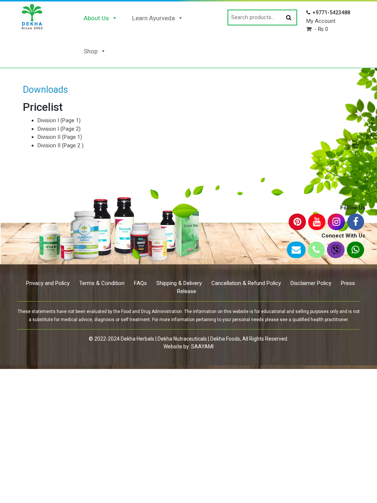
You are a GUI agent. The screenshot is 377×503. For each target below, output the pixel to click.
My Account (320, 21)
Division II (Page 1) (60, 137)
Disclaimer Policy (310, 283)
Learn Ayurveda (153, 18)
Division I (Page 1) (59, 120)
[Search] (288, 18)
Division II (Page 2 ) (61, 145)
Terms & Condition (101, 283)
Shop (91, 51)
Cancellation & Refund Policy (246, 283)
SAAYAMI (202, 346)
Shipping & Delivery (179, 283)
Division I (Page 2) (59, 129)
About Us (96, 18)
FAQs (140, 283)
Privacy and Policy (48, 283)
